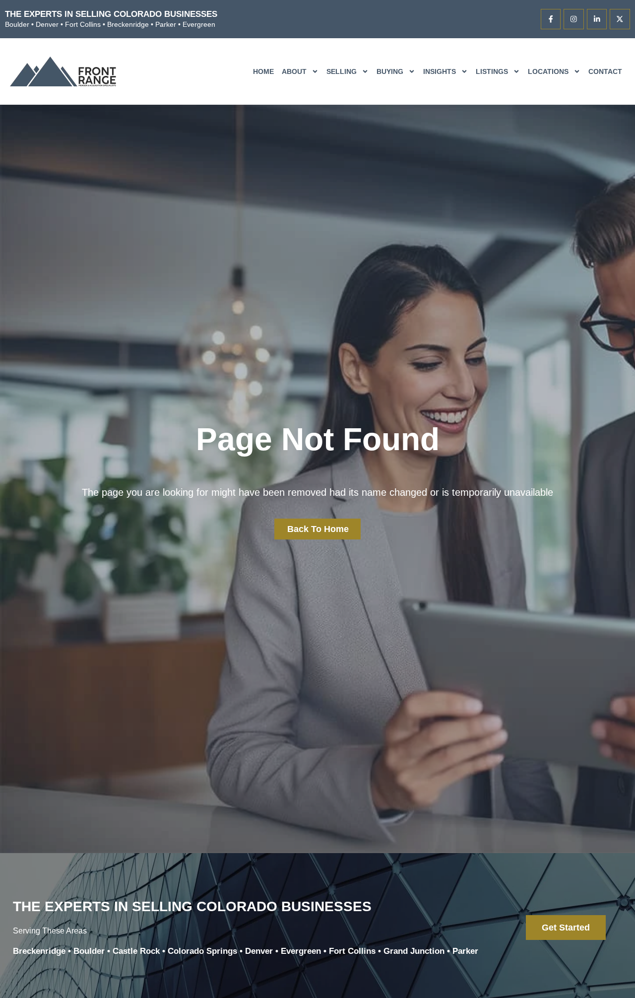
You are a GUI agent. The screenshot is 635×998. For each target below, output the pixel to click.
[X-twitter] (620, 19)
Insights (439, 71)
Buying (390, 71)
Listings (492, 71)
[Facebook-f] (551, 19)
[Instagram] (574, 19)
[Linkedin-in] (597, 19)
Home (263, 71)
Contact (605, 71)
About (294, 71)
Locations (548, 71)
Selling (341, 71)
